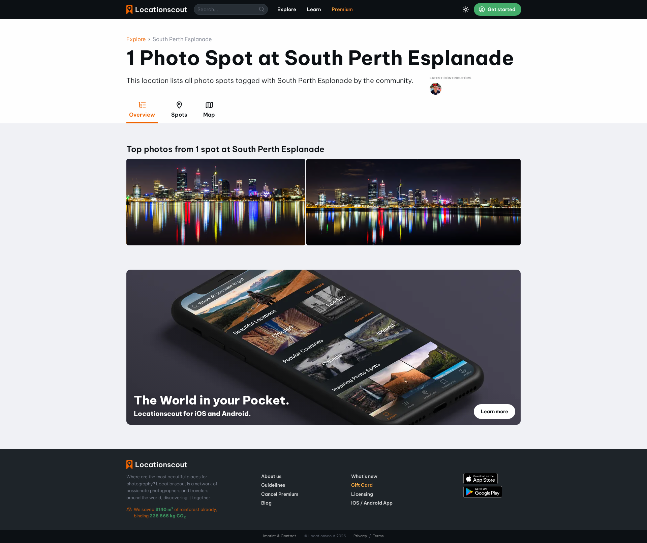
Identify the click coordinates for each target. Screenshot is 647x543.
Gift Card (362, 485)
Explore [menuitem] (286, 9)
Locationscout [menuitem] (156, 9)
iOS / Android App (372, 503)
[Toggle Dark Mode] (465, 9)
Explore (136, 39)
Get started (501, 9)
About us (271, 476)
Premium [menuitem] (342, 9)
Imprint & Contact (279, 536)
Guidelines (273, 485)
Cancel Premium (279, 494)
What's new (364, 476)
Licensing (362, 494)
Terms (378, 536)
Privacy (360, 536)
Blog (266, 503)
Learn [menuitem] (314, 9)
